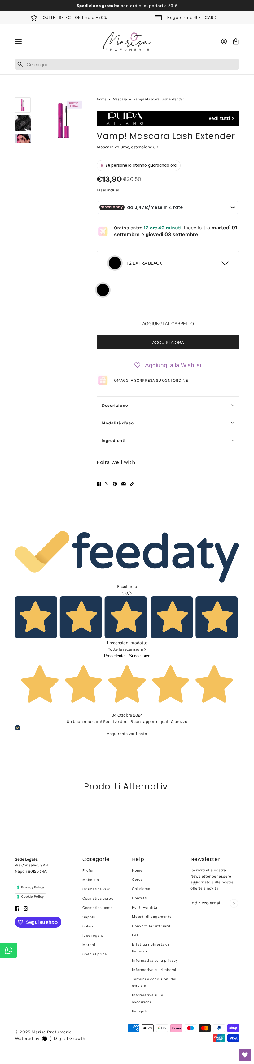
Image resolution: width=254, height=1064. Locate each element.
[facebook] (17, 908)
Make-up (90, 880)
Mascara (119, 99)
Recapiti (139, 1011)
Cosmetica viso (96, 889)
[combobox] (132, 64)
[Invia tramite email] (123, 483)
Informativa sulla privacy (155, 960)
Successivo (139, 655)
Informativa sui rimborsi (154, 970)
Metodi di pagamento (152, 916)
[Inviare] (234, 903)
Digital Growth (69, 1038)
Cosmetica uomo (97, 907)
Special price (94, 954)
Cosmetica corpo (97, 898)
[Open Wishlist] (245, 1055)
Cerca (137, 879)
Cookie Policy (32, 896)
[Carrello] (235, 41)
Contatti (139, 898)
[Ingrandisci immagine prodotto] (64, 120)
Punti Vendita (144, 907)
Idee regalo (92, 935)
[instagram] (25, 908)
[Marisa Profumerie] (127, 41)
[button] (132, 483)
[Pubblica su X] (107, 483)
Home (101, 99)
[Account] (224, 41)
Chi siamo (141, 889)
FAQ (136, 935)
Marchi (88, 945)
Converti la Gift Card (151, 926)
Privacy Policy (32, 887)
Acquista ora (168, 342)
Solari (87, 926)
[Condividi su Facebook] (98, 483)
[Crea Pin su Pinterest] (115, 483)
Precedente (114, 655)
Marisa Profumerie (51, 1031)
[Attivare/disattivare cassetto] (18, 41)
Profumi (89, 870)
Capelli (89, 917)
